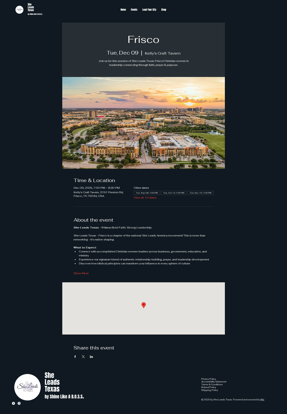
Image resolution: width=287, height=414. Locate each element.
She (30, 4)
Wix (262, 399)
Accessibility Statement (213, 381)
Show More (81, 273)
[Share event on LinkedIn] (91, 356)
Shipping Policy (209, 390)
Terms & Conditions (212, 384)
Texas (31, 10)
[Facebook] (13, 403)
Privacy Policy (208, 379)
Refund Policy (208, 387)
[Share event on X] (83, 356)
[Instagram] (19, 403)
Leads (31, 7)
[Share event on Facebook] (75, 356)
